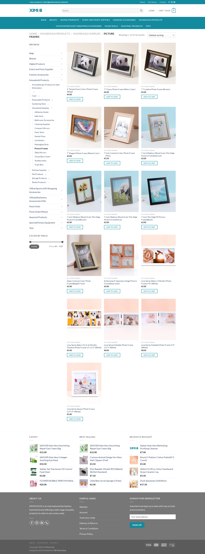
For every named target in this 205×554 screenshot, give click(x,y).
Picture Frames (41, 148)
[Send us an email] (174, 2)
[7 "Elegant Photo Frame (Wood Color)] (84, 127)
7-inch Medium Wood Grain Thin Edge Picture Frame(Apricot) (157, 154)
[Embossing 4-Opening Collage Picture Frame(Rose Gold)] (121, 255)
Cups (34, 95)
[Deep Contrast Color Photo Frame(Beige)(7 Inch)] (84, 255)
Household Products (150, 20)
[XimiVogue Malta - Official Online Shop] (40, 10)
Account (83, 512)
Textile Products (39, 182)
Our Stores (152, 2)
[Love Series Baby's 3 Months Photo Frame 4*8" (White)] (158, 255)
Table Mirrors (40, 152)
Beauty (53, 20)
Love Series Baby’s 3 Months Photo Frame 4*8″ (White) (156, 282)
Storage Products (39, 178)
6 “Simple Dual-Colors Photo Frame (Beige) (82, 90)
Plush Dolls (111, 26)
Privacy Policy (86, 534)
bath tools (39, 116)
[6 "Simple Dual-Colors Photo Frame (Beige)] (84, 63)
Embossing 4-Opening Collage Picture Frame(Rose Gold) (120, 282)
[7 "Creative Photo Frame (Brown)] (158, 63)
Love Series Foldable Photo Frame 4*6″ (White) (158, 346)
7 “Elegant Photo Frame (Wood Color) (83, 153)
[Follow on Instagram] (172, 2)
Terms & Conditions (88, 528)
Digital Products (69, 20)
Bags (43, 20)
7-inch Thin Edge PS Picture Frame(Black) (153, 218)
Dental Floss (40, 136)
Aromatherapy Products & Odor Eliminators (46, 86)
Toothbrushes (40, 160)
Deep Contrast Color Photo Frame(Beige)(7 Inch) (79, 282)
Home (33, 33)
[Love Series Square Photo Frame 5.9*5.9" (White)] (84, 383)
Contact (163, 2)
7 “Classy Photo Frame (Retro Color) (119, 89)
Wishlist (83, 507)
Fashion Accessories (124, 20)
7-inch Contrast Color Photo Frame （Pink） (119, 154)
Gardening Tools (39, 104)
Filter (34, 247)
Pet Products (37, 174)
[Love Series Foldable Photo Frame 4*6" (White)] (158, 319)
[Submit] (141, 10)
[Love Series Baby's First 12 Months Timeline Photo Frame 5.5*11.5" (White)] (84, 319)
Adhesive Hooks (42, 112)
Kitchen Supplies (39, 170)
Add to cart (75, 99)
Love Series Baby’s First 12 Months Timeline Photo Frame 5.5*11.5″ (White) (84, 346)
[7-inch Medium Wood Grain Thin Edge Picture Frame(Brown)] (84, 191)
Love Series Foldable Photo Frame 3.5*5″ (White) (118, 346)
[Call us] (47, 523)
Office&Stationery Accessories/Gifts (38, 199)
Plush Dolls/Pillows (38, 211)
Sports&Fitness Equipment (42, 222)
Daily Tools (39, 132)
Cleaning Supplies (42, 124)
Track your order (87, 517)
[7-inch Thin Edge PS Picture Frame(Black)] (158, 191)
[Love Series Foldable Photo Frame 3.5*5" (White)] (121, 319)
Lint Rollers (39, 140)
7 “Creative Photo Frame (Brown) (155, 89)
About (142, 2)
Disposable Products (41, 100)
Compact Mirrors (42, 128)
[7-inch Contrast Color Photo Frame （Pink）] (121, 127)
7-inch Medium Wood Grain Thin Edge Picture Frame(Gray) (120, 218)
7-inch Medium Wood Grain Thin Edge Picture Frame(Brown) (83, 218)
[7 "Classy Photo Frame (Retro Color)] (121, 63)
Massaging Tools (42, 144)
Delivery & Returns (88, 523)
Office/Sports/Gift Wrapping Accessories (79, 26)
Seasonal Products (132, 26)
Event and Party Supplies (96, 20)
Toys (148, 26)
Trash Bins (39, 164)
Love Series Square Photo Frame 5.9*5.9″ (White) (81, 410)
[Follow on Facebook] (169, 2)
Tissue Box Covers (42, 156)
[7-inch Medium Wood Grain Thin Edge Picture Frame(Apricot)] (158, 127)
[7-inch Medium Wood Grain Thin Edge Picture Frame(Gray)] (121, 191)
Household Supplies (86, 33)
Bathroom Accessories (44, 120)
